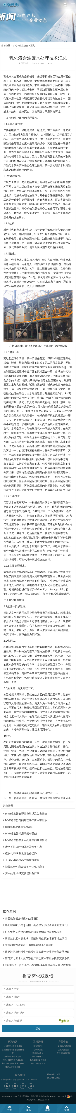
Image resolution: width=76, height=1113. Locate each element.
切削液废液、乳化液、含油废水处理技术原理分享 (42, 798)
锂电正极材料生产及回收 (13, 1060)
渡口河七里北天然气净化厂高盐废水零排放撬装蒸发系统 (37, 958)
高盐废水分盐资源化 (12, 1056)
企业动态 (23, 45)
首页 (14, 45)
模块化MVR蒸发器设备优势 (20, 853)
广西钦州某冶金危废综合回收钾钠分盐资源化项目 (33, 931)
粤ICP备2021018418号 (56, 1096)
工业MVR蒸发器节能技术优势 (21, 860)
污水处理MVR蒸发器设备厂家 (21, 873)
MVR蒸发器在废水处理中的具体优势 (25, 840)
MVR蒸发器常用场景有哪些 (20, 833)
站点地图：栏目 (53, 1078)
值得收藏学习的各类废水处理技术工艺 (36, 793)
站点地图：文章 (53, 1074)
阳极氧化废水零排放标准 (19, 826)
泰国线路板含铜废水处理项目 (21, 918)
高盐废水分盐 (38, 1053)
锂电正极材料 (38, 1056)
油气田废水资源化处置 (13, 1046)
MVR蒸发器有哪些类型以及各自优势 (25, 813)
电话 (28, 1110)
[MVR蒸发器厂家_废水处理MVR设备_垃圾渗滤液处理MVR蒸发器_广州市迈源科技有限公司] (10, 4)
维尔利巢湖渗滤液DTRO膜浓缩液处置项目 (29, 945)
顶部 (66, 1110)
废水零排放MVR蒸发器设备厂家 (23, 846)
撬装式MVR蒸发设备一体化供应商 (24, 866)
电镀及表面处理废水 (38, 1060)
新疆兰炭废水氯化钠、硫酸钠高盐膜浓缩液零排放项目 (35, 938)
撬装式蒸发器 (63, 1050)
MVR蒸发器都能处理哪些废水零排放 (25, 820)
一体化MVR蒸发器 (63, 1046)
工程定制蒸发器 (63, 1053)
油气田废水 (38, 1046)
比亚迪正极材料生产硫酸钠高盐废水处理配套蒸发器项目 (37, 951)
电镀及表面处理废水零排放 (13, 1063)
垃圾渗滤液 (38, 1050)
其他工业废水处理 (12, 1067)
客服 (47, 1110)
